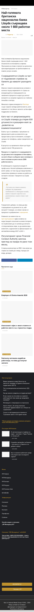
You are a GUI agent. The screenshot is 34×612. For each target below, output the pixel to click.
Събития (4, 517)
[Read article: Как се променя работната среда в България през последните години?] (5, 454)
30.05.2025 (5, 330)
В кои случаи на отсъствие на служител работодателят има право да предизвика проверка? (16, 398)
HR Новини (14, 8)
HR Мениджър (6, 477)
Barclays (26, 104)
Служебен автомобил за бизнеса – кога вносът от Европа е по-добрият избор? (21, 444)
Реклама (4, 506)
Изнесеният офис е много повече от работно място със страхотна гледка (16, 326)
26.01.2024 (20, 34)
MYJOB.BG (5, 493)
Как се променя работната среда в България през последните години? (21, 454)
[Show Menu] (2, 3)
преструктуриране (7, 219)
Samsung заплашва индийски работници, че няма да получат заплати (14, 360)
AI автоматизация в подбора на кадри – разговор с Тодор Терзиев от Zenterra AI (21, 434)
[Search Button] (32, 3)
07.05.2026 (5, 298)
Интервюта (6, 321)
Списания (5, 502)
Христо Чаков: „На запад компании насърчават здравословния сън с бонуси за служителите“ (16, 407)
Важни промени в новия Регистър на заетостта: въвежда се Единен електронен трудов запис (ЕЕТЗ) (16, 383)
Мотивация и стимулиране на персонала (16, 403)
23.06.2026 (14, 459)
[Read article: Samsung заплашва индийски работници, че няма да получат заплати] (17, 345)
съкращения (23, 212)
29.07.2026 (14, 438)
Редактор (10, 34)
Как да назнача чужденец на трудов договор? (17, 393)
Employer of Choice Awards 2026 (14, 295)
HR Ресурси (5, 485)
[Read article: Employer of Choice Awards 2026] (17, 282)
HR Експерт (5, 481)
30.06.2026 (14, 448)
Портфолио (5, 513)
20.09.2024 (5, 365)
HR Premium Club (7, 489)
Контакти (4, 510)
